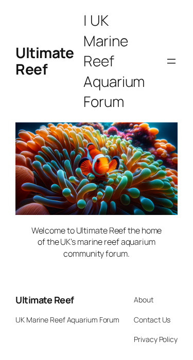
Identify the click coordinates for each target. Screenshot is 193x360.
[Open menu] (171, 61)
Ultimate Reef (44, 300)
